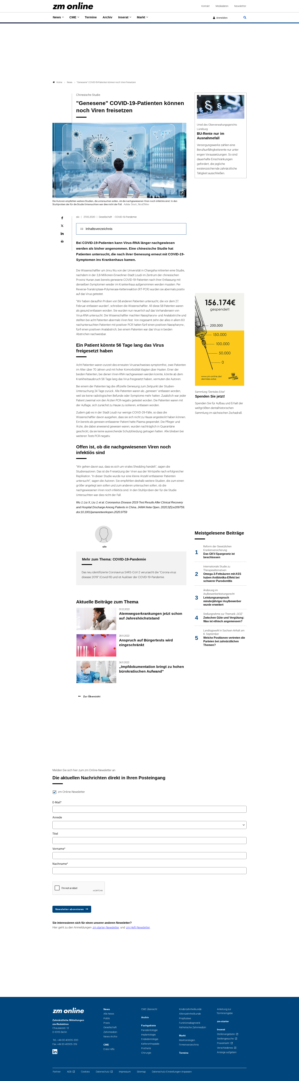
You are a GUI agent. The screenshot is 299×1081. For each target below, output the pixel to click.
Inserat (123, 17)
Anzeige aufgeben (227, 1052)
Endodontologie (149, 1039)
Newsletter (240, 6)
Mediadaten (222, 6)
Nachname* (60, 864)
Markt (141, 17)
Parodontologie (149, 1030)
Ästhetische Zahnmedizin (192, 1027)
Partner (57, 1072)
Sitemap (141, 1072)
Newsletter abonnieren (69, 909)
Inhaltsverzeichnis (99, 229)
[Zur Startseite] (72, 6)
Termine (91, 17)
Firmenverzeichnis (189, 1045)
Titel (55, 833)
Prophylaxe (185, 1018)
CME (72, 17)
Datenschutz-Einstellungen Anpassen (172, 1072)
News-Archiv (110, 1037)
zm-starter (223, 1021)
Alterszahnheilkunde (190, 1014)
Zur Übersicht (91, 696)
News (57, 17)
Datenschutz (102, 1072)
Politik (106, 1018)
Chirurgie (146, 1053)
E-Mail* (57, 802)
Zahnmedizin (110, 1032)
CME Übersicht (149, 1009)
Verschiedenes (225, 1048)
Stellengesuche (225, 1039)
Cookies (85, 1072)
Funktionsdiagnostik (189, 1023)
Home (59, 82)
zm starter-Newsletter (106, 927)
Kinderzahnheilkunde (190, 1009)
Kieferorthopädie (150, 1044)
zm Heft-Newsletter (138, 927)
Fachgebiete (148, 1025)
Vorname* (58, 848)
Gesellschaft (110, 1027)
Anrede (57, 817)
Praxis (106, 1023)
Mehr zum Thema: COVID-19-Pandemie (114, 559)
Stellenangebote (226, 1034)
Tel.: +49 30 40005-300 (65, 1040)
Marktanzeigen (187, 1040)
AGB (69, 1072)
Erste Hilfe (109, 1049)
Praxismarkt (223, 1043)
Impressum (125, 1072)
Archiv (107, 17)
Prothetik (146, 1048)
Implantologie (148, 1035)
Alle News (108, 1014)
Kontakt (205, 6)
